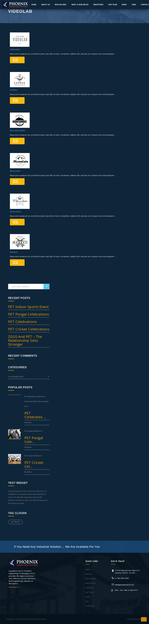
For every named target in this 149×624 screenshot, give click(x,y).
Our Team (112, 4)
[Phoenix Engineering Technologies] (23, 563)
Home (33, 4)
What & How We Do (79, 4)
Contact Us (89, 606)
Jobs (134, 4)
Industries (98, 4)
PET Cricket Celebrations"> (33, 462)
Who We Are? (61, 4)
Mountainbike (17, 130)
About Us (45, 4)
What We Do (90, 583)
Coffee (13, 90)
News (124, 4)
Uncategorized (15, 376)
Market (14, 252)
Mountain (15, 171)
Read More (15, 60)
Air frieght (15, 522)
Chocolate (15, 211)
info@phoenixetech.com (124, 585)
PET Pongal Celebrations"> (33, 437)
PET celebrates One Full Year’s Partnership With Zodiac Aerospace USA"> (36, 407)
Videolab (15, 49)
